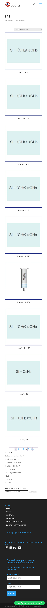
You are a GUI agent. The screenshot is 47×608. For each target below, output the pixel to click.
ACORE (8, 512)
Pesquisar (33, 492)
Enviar (11, 593)
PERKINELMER (10, 469)
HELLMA (8, 483)
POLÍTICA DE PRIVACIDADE (16, 525)
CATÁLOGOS (10, 518)
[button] (29, 603)
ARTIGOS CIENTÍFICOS (14, 522)
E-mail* (9, 583)
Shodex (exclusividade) (13, 462)
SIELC (7, 476)
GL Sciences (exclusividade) (14, 456)
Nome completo (13, 574)
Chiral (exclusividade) (12, 459)
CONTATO (10, 515)
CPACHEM (8, 479)
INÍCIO (8, 508)
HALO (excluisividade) (12, 466)
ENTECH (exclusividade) (13, 473)
